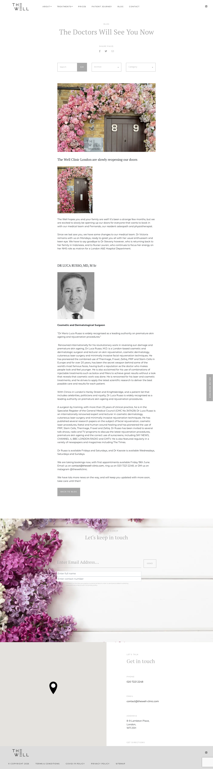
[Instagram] (206, 6)
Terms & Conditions (47, 764)
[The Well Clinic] (20, 6)
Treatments (64, 7)
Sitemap (120, 764)
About (46, 7)
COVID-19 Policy (75, 764)
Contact (134, 7)
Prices (82, 7)
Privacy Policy (100, 764)
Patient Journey (102, 7)
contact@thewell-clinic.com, (88, 466)
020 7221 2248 (135, 682)
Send (150, 563)
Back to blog (69, 492)
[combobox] (106, 67)
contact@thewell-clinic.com (143, 701)
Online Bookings (210, 387)
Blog (120, 7)
